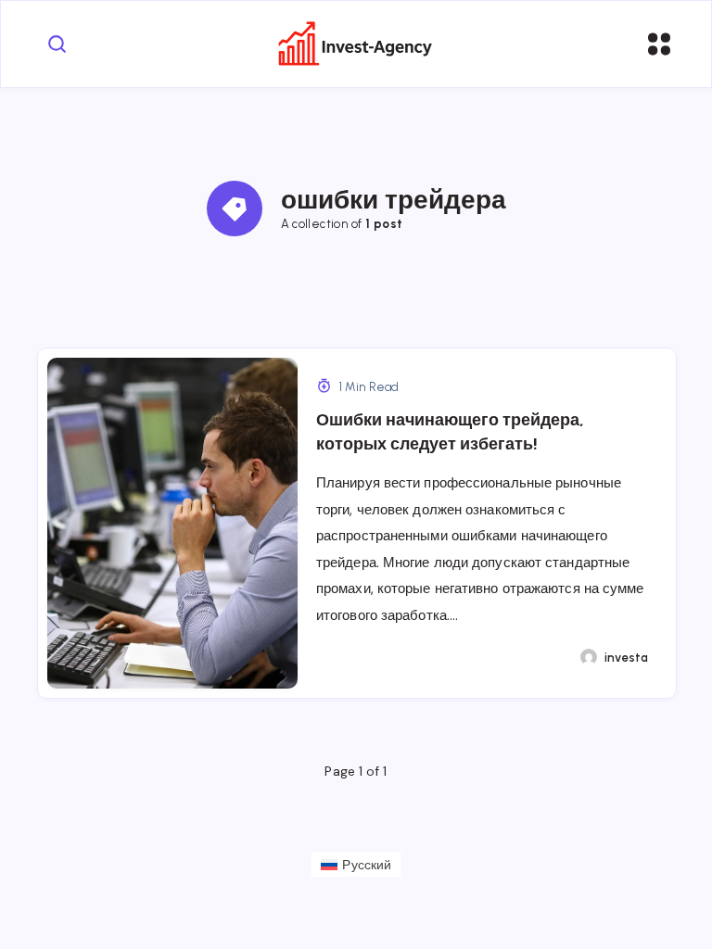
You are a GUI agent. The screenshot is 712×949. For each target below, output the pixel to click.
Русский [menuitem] (366, 864)
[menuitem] (356, 864)
